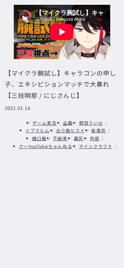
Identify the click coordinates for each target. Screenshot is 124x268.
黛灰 (78, 138)
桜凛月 (98, 130)
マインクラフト (96, 146)
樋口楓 (39, 138)
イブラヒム (37, 130)
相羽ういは (91, 123)
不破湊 (60, 138)
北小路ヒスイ (70, 130)
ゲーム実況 (44, 123)
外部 (95, 138)
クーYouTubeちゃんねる (45, 146)
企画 (68, 123)
